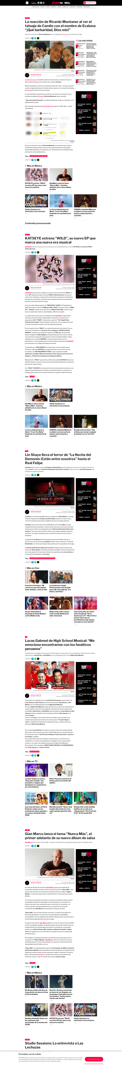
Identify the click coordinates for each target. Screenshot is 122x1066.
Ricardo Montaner (48, 106)
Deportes (53, 6)
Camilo (64, 34)
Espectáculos (35, 6)
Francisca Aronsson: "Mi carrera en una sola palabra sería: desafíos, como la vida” (36, 588)
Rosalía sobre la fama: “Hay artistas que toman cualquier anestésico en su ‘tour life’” (85, 432)
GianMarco (32, 963)
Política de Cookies (56, 1061)
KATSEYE (32, 376)
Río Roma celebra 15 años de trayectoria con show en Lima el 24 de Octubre (36, 992)
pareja (30, 90)
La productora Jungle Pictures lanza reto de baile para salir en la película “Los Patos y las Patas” (60, 589)
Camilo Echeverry (30, 80)
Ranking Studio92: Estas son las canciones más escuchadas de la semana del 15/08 (36, 1021)
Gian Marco (41, 954)
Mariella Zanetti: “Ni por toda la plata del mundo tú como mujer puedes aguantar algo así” (60, 810)
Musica (48, 6)
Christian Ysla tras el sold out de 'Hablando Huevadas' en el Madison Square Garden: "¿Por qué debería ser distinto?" (91, 46)
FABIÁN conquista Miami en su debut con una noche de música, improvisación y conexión (85, 212)
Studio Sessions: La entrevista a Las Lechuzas (35, 210)
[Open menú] (27, 2)
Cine (27, 451)
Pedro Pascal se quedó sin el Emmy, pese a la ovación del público (60, 781)
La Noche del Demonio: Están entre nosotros (39, 558)
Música (27, 18)
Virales (59, 6)
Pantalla (43, 6)
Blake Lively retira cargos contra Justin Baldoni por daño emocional (59, 614)
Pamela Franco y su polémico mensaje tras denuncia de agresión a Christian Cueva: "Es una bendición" (91, 82)
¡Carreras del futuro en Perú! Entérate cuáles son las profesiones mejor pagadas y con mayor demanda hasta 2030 (36, 811)
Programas (79, 6)
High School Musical (34, 751)
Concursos (72, 6)
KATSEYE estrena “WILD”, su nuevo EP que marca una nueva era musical (35, 185)
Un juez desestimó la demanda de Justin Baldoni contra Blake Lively (35, 614)
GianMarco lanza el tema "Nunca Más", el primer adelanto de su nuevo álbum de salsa (60, 186)
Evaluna (41, 96)
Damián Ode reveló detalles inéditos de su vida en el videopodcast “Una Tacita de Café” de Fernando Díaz (85, 810)
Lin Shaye (53, 558)
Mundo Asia (65, 6)
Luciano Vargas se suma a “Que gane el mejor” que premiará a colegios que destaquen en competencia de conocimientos (35, 783)
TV (26, 637)
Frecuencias (87, 6)
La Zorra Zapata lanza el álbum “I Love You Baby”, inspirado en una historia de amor (60, 212)
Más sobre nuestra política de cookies (94, 1063)
